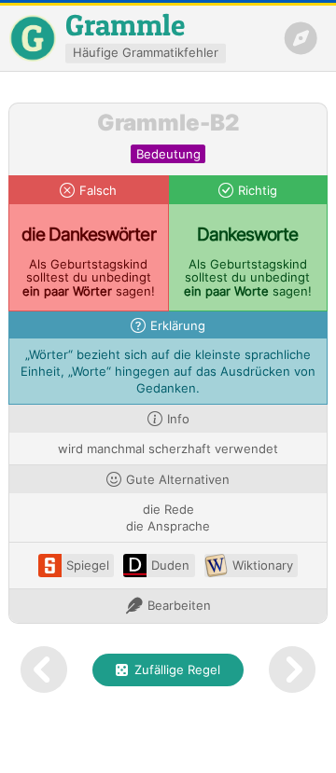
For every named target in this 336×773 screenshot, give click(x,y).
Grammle (125, 25)
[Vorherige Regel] (43, 670)
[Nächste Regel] (292, 670)
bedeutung (168, 154)
